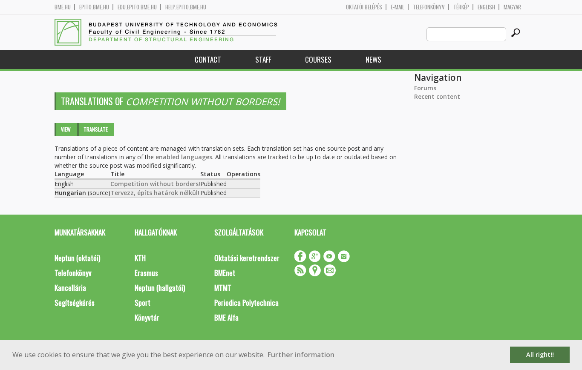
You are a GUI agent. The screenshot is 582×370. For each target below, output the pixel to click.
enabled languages (184, 157)
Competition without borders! (155, 184)
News (373, 59)
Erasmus (146, 272)
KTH (140, 257)
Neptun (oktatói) (77, 257)
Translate (96, 129)
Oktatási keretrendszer (246, 257)
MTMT (222, 287)
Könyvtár (147, 317)
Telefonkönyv (429, 7)
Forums (425, 88)
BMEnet (224, 272)
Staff (263, 59)
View (66, 129)
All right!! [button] (540, 354)
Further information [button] (301, 354)
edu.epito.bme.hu (137, 7)
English (486, 7)
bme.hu (63, 7)
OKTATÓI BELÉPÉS (364, 7)
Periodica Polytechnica (246, 302)
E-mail (397, 7)
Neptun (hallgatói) (160, 287)
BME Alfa (226, 317)
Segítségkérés (75, 302)
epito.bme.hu (94, 7)
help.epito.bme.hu (185, 7)
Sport (142, 302)
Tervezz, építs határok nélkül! (154, 193)
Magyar (512, 7)
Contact (208, 59)
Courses (318, 59)
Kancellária (70, 287)
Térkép (461, 7)
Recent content (437, 96)
